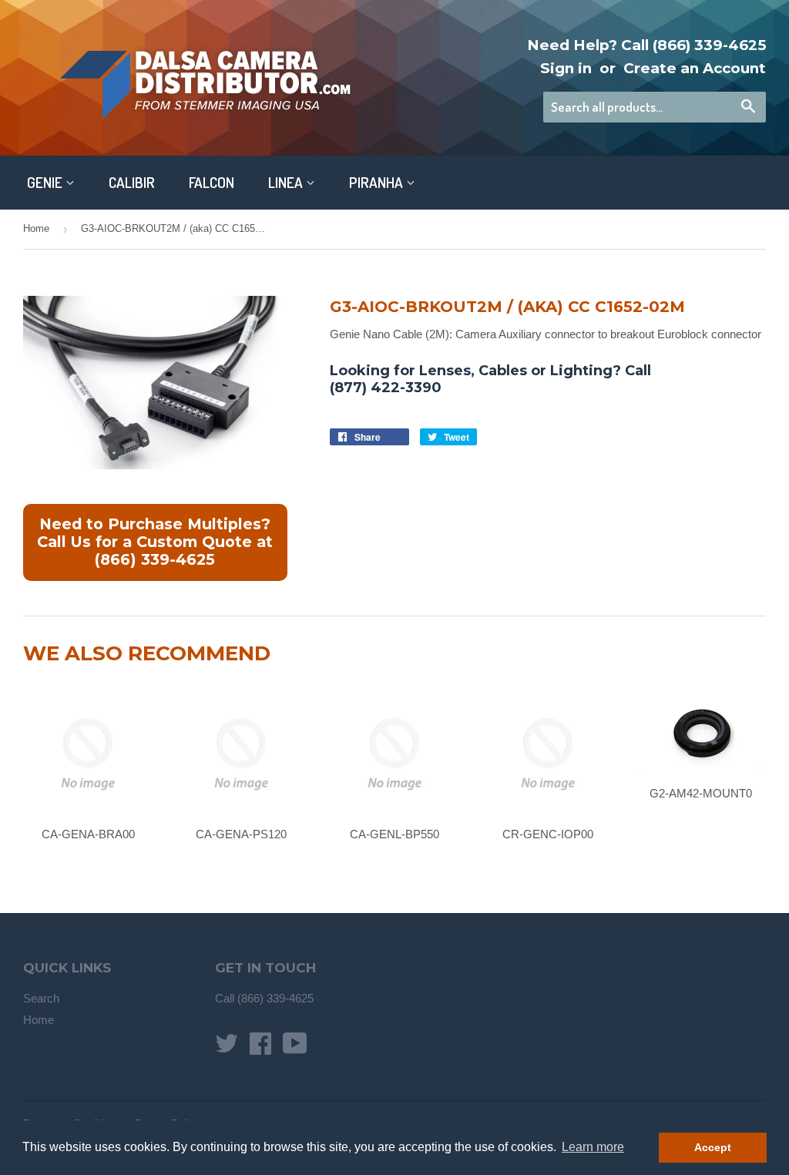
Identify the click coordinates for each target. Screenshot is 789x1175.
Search (41, 998)
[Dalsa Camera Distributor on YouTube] (295, 1048)
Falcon (211, 182)
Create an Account (694, 68)
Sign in (566, 68)
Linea (287, 182)
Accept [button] (712, 1147)
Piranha (377, 182)
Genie (46, 182)
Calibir (132, 182)
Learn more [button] (593, 1146)
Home (36, 228)
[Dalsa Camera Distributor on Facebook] (260, 1048)
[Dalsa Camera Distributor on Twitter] (226, 1048)
